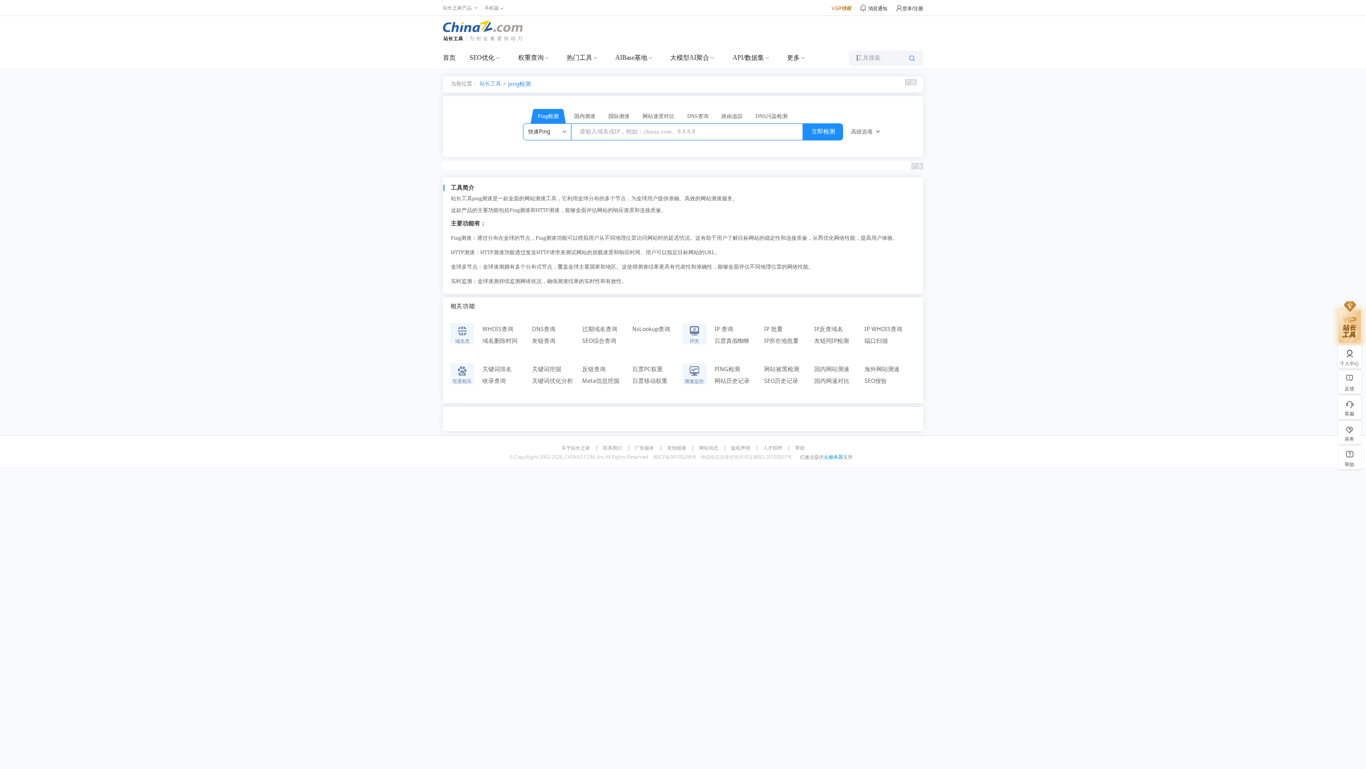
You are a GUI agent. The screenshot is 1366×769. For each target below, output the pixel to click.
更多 (793, 57)
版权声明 (740, 447)
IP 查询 (723, 329)
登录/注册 (912, 8)
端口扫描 (876, 340)
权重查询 (531, 57)
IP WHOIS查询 (883, 329)
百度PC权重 (647, 369)
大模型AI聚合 (689, 57)
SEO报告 (875, 380)
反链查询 (594, 369)
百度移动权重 (650, 380)
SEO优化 (482, 57)
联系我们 (612, 447)
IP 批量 (773, 329)
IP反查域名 (828, 329)
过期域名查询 (599, 329)
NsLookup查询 (651, 329)
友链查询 (543, 340)
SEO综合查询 (599, 340)
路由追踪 (732, 116)
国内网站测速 (831, 369)
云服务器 (833, 456)
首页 (449, 57)
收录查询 (494, 380)
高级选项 (861, 131)
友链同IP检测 (831, 340)
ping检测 (519, 84)
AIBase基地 (631, 57)
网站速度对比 (658, 116)
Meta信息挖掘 (601, 380)
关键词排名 (497, 369)
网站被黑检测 (781, 369)
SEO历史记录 (781, 380)
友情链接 (676, 447)
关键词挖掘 (546, 369)
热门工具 (579, 57)
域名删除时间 (500, 340)
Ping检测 (548, 116)
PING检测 (727, 369)
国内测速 (584, 116)
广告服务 (644, 447)
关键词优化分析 (552, 380)
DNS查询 (698, 116)
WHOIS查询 (497, 329)
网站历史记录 (732, 380)
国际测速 (619, 116)
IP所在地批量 (781, 340)
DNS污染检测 (772, 116)
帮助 (800, 447)
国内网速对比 (831, 380)
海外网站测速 (882, 369)
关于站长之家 (575, 447)
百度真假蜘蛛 (732, 340)
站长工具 (490, 83)
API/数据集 (748, 57)
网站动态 (708, 447)
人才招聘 (772, 447)
